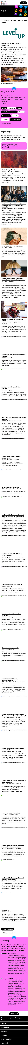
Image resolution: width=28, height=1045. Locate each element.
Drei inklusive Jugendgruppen (10, 47)
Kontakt (3, 1023)
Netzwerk (13, 112)
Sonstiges (5, 119)
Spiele (4, 108)
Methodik (5, 112)
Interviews (11, 108)
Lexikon (4, 1035)
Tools (19, 108)
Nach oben (14, 1013)
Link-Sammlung (6, 1039)
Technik (15, 116)
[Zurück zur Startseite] (4, 5)
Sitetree (4, 1031)
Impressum (5, 1027)
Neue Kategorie (15, 119)
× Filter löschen (6, 123)
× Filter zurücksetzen (8, 933)
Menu (24, 3)
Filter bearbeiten (8, 929)
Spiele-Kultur (6, 116)
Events (21, 112)
